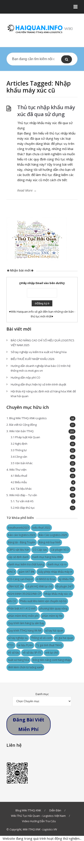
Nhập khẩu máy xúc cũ (58, 594)
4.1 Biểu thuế (19, 476)
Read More (27, 190)
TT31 (11, 645)
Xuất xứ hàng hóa (18, 660)
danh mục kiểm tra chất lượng (26, 564)
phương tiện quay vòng (53, 608)
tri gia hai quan (64, 638)
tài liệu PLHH (25, 645)
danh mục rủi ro (57, 564)
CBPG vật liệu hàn (18, 550)
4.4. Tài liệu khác (21, 489)
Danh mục (42, 694)
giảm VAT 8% (26, 572)
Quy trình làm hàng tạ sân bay (26, 623)
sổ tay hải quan (54, 630)
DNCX (11, 572)
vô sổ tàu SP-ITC (32, 652)
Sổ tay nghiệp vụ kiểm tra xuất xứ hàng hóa (39, 352)
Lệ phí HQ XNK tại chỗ (39, 586)
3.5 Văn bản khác (22, 463)
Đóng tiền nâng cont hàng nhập (52, 660)
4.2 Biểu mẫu (19, 482)
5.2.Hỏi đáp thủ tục (23, 508)
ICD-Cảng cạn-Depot (20, 579)
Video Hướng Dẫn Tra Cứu (39, 821)
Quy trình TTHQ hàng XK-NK (25, 630)
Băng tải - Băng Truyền (21, 542)
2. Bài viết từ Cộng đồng (21, 425)
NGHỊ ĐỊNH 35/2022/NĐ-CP (24, 594)
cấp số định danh (18, 557)
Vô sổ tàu (13, 652)
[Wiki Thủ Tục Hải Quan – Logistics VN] (42, 29)
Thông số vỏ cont (41, 638)
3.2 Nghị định (19, 444)
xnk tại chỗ (51, 652)
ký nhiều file (66, 579)
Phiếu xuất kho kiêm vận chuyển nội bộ (43, 601)
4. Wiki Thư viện (16, 470)
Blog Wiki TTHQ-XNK (28, 810)
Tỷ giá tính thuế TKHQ (49, 645)
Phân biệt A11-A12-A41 (22, 608)
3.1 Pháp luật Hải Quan (25, 437)
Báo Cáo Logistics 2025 (53, 535)
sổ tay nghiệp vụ (18, 638)
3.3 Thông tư (19, 450)
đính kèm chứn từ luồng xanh (25, 667)
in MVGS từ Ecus (45, 579)
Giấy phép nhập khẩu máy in (55, 572)
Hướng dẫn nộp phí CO (25, 377)
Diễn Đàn (55, 810)
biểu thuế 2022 (41, 527)
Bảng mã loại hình (50, 542)
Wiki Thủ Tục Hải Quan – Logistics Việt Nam (38, 816)
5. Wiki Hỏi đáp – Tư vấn (21, 495)
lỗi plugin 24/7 (64, 586)
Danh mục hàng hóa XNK (47, 557)
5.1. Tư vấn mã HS (22, 501)
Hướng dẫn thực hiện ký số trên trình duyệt (38, 384)
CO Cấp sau (40, 550)
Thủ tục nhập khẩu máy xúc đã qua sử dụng (46, 111)
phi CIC (12, 601)
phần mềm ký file (52, 616)
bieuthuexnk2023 (18, 527)
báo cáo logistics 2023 (21, 535)
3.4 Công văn (19, 457)
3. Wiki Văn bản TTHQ (20, 431)
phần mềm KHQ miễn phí (23, 616)
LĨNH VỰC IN (15, 586)
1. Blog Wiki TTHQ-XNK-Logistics (26, 418)
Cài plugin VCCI (60, 550)
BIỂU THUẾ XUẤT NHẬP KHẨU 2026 (32, 359)
